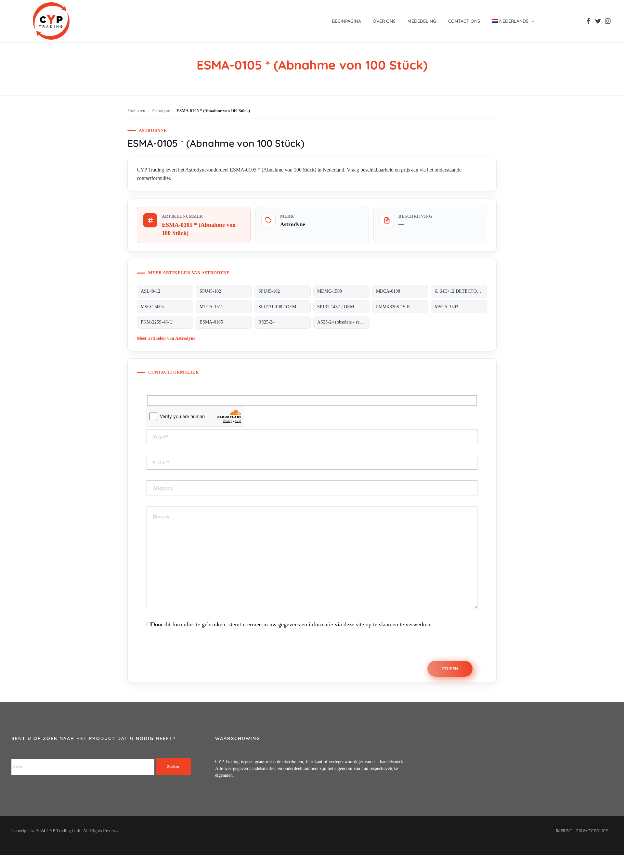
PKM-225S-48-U (157, 322)
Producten (136, 110)
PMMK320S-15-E (393, 306)
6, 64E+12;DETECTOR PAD (461, 291)
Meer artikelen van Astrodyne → (169, 338)
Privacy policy (592, 831)
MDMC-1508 (329, 291)
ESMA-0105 (211, 322)
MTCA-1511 (211, 306)
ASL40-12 (150, 291)
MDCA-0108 (388, 291)
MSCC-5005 (152, 306)
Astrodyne (161, 110)
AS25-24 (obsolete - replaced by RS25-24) (343, 322)
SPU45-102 (210, 291)
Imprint (564, 831)
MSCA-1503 (446, 306)
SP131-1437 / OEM (335, 306)
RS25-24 (266, 322)
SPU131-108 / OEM (277, 306)
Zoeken (173, 766)
